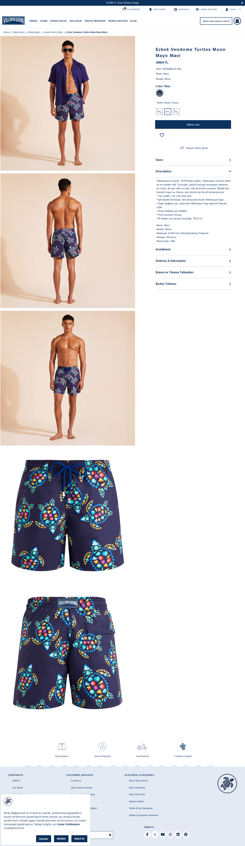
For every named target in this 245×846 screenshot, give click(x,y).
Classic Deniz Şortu (197, 148)
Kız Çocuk (76, 21)
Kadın (44, 21)
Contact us (76, 780)
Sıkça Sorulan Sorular (81, 787)
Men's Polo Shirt (137, 794)
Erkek (33, 21)
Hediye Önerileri (95, 21)
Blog (133, 21)
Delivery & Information (171, 260)
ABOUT (16, 780)
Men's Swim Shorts (138, 780)
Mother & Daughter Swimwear (143, 815)
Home (7, 32)
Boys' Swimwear (137, 787)
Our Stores (18, 787)
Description (163, 171)
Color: (160, 86)
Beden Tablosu (166, 283)
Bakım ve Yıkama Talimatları (175, 272)
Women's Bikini (136, 801)
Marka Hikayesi (118, 21)
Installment (163, 249)
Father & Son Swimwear (141, 808)
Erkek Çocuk (58, 21)
